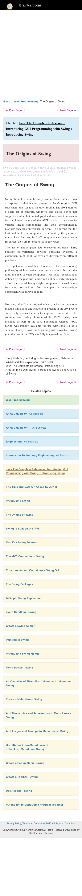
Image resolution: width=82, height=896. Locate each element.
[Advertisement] (41, 56)
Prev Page (15, 110)
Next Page (67, 110)
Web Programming (26, 101)
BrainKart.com (30, 5)
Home (6, 101)
